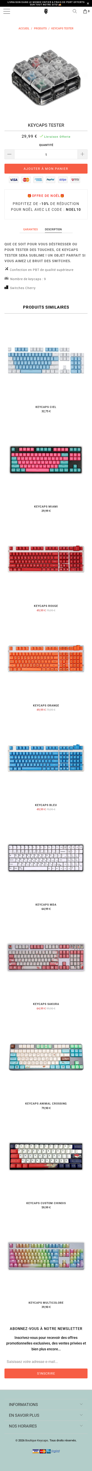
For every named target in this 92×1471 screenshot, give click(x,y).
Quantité (46, 145)
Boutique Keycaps (36, 1440)
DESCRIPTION (53, 229)
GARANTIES (30, 229)
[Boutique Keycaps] (46, 11)
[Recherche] (76, 11)
